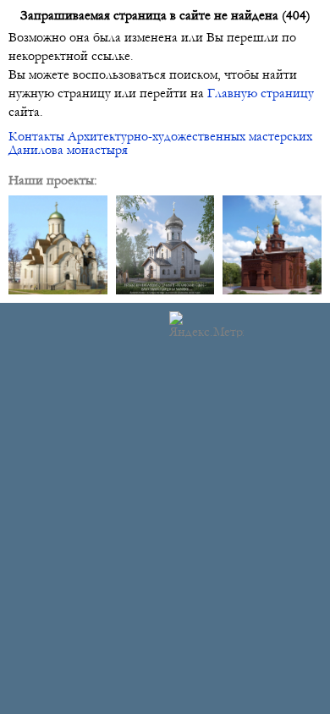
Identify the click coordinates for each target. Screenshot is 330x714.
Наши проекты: (52, 180)
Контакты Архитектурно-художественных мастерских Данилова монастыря (160, 143)
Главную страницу (260, 93)
